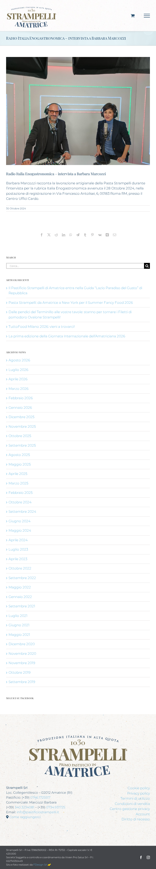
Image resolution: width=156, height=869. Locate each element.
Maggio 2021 (19, 635)
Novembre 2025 (22, 426)
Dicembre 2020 (22, 644)
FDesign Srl (40, 864)
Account (143, 814)
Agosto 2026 (19, 360)
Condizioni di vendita (132, 804)
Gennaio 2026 (20, 408)
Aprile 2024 (18, 540)
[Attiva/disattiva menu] (147, 15)
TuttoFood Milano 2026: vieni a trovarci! (42, 327)
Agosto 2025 (19, 455)
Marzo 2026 (18, 389)
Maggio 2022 (20, 587)
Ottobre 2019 (19, 672)
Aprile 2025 (18, 474)
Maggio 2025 (20, 464)
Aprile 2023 (18, 559)
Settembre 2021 (22, 606)
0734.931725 (55, 807)
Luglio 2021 (18, 616)
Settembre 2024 (22, 511)
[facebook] (141, 857)
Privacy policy (138, 793)
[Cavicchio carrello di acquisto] (133, 15)
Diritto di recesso (135, 819)
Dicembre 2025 (21, 417)
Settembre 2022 (22, 578)
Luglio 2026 (18, 370)
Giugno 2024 (19, 521)
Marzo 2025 (18, 483)
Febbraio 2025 (20, 493)
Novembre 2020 (22, 653)
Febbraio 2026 (21, 398)
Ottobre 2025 (20, 436)
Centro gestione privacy (130, 809)
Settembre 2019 (22, 682)
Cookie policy (139, 788)
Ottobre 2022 (20, 568)
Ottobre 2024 (20, 502)
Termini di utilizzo (135, 798)
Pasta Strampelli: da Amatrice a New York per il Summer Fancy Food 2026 (71, 303)
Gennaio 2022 (20, 597)
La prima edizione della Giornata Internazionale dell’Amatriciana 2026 (67, 336)
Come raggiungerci (25, 817)
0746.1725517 (40, 797)
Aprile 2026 (18, 379)
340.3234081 (24, 807)
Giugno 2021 (19, 625)
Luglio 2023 (18, 549)
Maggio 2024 (20, 530)
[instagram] (148, 857)
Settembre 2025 (22, 445)
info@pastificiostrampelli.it (38, 812)
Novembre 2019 (22, 663)
